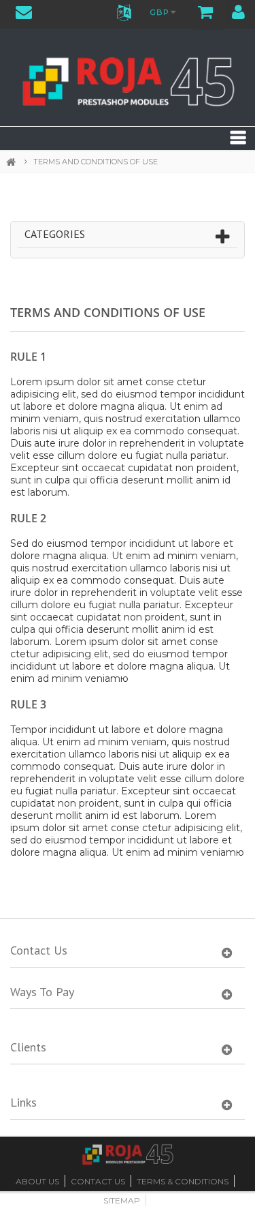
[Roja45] (127, 79)
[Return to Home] (16, 162)
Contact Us (98, 1181)
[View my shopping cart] (206, 14)
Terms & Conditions (182, 1181)
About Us (37, 1181)
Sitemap (121, 1200)
